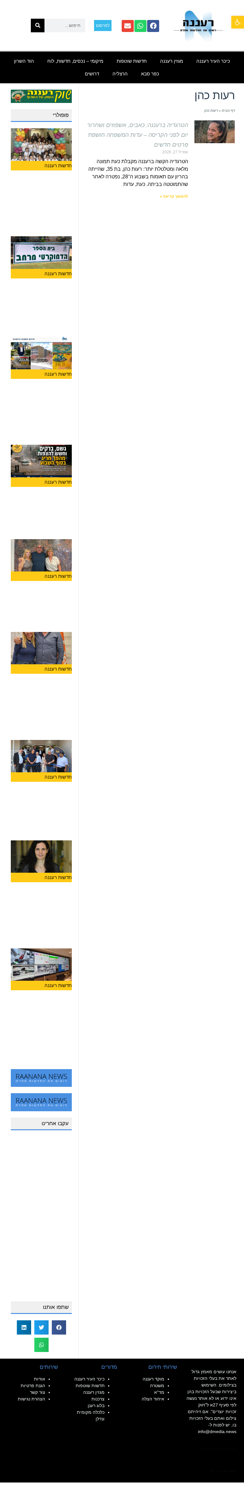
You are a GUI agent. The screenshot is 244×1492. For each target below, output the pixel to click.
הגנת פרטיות (33, 1385)
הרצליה (120, 73)
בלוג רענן (96, 1405)
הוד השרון (24, 61)
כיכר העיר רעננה (213, 61)
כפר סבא (150, 73)
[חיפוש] (37, 25)
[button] (237, 22)
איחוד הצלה (153, 1398)
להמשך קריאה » (174, 196)
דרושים (92, 73)
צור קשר (37, 1392)
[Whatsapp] (140, 26)
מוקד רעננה (153, 1378)
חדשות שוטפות (132, 61)
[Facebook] (153, 26)
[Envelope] (128, 26)
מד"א (159, 1392)
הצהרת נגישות (31, 1398)
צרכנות (98, 1398)
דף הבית (228, 110)
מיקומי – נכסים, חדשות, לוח (75, 61)
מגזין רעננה (171, 61)
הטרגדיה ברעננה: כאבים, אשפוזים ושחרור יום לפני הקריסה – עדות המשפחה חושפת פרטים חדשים (137, 135)
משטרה (157, 1385)
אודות (39, 1378)
